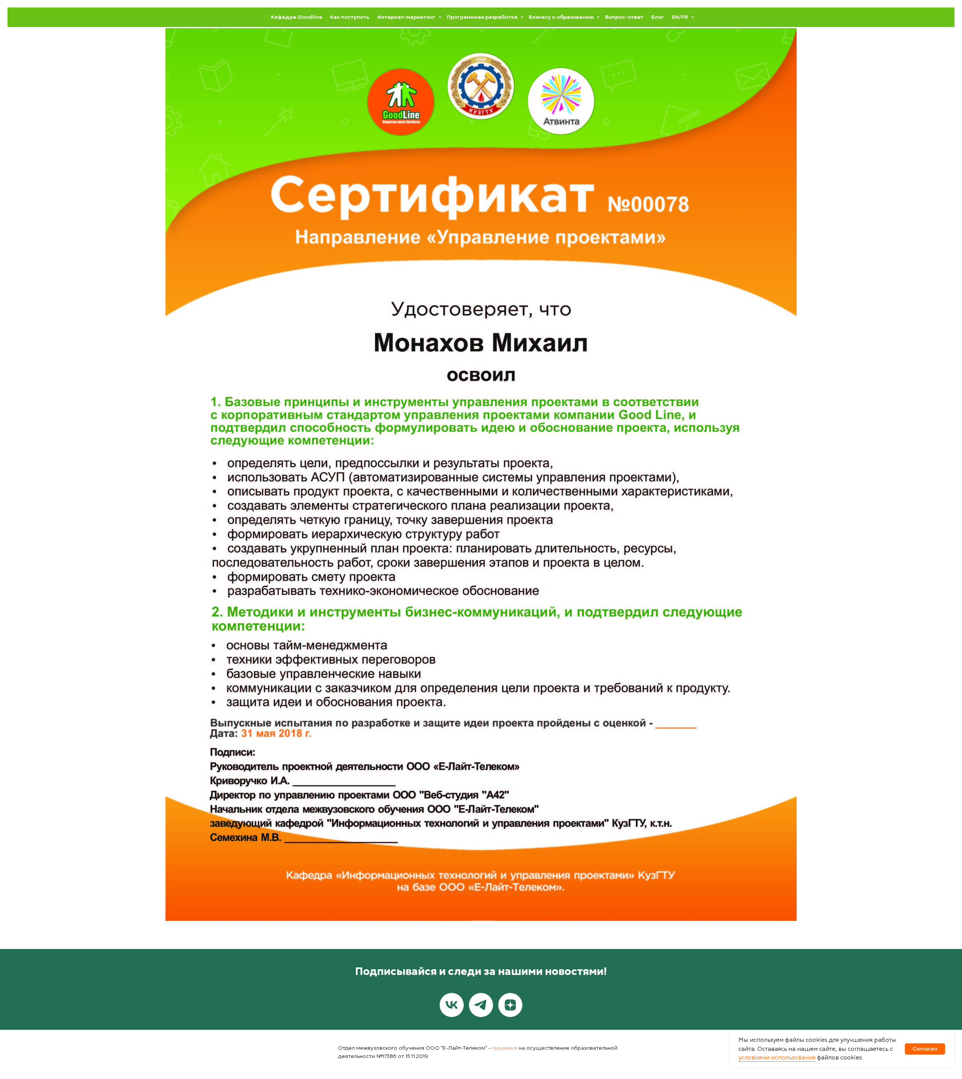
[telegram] (481, 1005)
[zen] (510, 1005)
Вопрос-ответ (624, 17)
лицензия (504, 1048)
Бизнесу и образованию (562, 17)
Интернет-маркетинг (407, 17)
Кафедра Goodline (296, 17)
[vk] (452, 1005)
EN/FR (680, 17)
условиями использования (776, 1057)
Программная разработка (483, 17)
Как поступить (349, 17)
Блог (657, 17)
